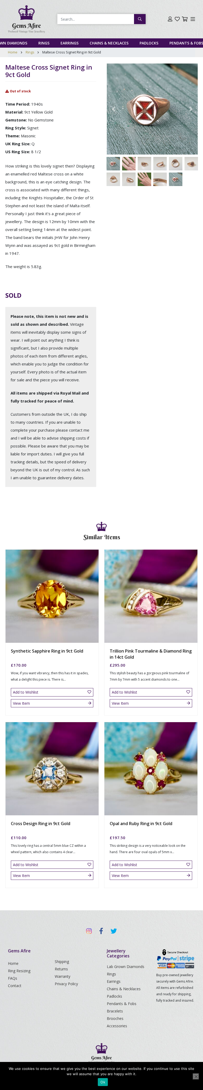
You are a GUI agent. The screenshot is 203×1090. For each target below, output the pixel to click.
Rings (43, 43)
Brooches (115, 1018)
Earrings (70, 43)
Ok (102, 1082)
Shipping (62, 961)
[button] (114, 109)
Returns (61, 968)
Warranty (62, 976)
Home (12, 52)
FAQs (12, 978)
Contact (14, 985)
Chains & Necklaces (109, 43)
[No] (196, 1076)
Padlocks (149, 43)
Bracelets (115, 1011)
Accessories (117, 1025)
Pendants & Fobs (121, 1003)
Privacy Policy (66, 983)
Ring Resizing (19, 970)
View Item (21, 703)
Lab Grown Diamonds (125, 966)
